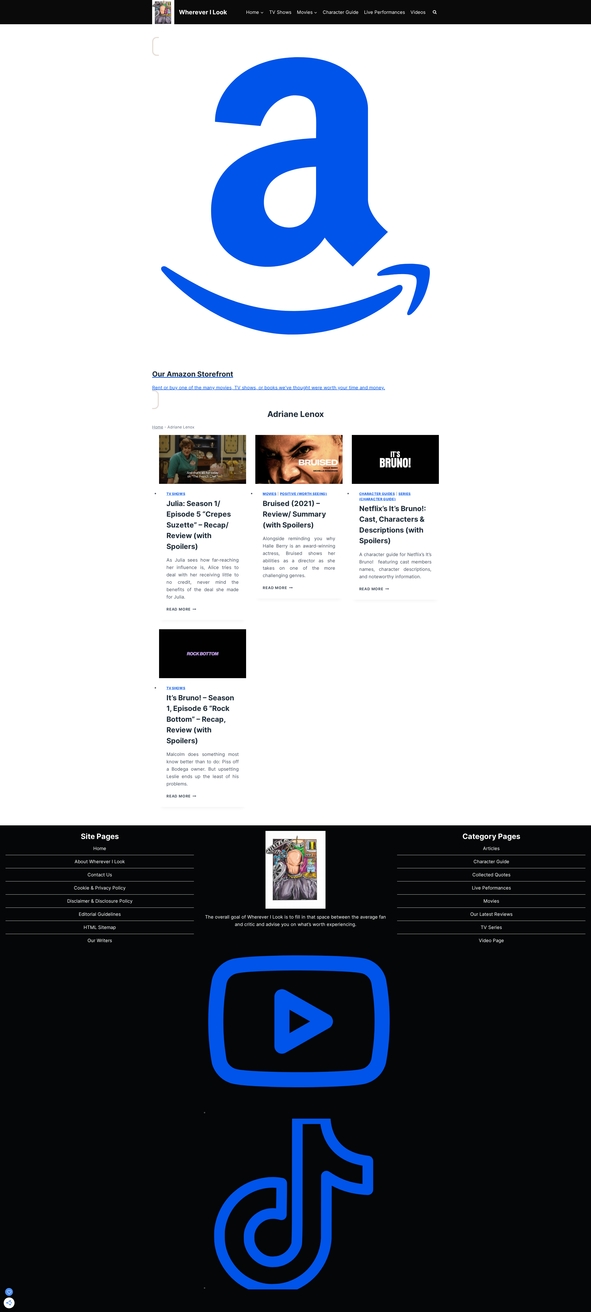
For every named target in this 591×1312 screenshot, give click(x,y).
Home (157, 427)
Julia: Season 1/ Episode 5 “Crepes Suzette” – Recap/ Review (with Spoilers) (198, 525)
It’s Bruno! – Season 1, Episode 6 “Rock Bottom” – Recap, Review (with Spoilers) (200, 719)
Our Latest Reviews (491, 914)
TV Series (491, 927)
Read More (181, 609)
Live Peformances (491, 888)
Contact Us (99, 875)
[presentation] (202, 459)
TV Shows (280, 12)
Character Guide (341, 12)
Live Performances (384, 12)
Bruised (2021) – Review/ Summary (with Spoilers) (294, 514)
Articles (491, 848)
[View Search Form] (435, 12)
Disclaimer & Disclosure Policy (100, 901)
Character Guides (377, 494)
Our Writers (99, 940)
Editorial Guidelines (100, 914)
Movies (269, 494)
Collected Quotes (491, 875)
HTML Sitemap (100, 927)
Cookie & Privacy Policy (100, 888)
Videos (417, 12)
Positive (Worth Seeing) (303, 494)
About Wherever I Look (100, 861)
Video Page (491, 940)
